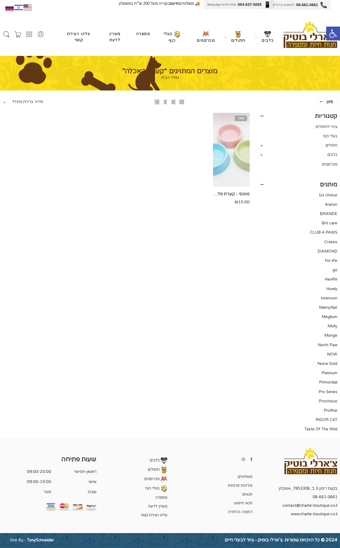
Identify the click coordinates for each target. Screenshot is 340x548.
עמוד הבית (170, 78)
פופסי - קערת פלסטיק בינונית (231, 194)
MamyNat (328, 307)
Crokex (330, 242)
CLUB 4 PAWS (323, 232)
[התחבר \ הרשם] (40, 35)
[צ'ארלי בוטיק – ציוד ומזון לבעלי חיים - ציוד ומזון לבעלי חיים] (310, 34)
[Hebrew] (18, 7)
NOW (332, 354)
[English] (27, 7)
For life (331, 260)
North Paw (327, 345)
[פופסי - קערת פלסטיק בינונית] (231, 150)
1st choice (327, 195)
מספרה (143, 34)
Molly (332, 326)
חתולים (238, 40)
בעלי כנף (170, 37)
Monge (330, 335)
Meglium (329, 317)
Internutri (329, 298)
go (335, 270)
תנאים (247, 494)
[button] (333, 33)
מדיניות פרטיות (240, 485)
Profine (330, 410)
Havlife (331, 279)
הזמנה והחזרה (240, 512)
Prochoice (328, 401)
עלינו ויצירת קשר (78, 37)
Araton (331, 204)
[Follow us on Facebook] (251, 459)
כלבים (268, 40)
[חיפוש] (6, 34)
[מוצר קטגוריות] (29, 35)
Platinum (329, 373)
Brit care (329, 223)
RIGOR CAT (326, 420)
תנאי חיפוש (243, 503)
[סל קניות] (18, 35)
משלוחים (244, 477)
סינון (329, 102)
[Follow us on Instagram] (243, 459)
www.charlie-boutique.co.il (314, 514)
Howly (331, 289)
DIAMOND (327, 251)
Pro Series (327, 392)
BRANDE (328, 214)
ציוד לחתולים (326, 127)
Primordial (328, 382)
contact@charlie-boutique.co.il (309, 505)
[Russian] (9, 7)
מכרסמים (206, 40)
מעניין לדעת (115, 37)
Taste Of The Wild (320, 429)
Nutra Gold (327, 363)
